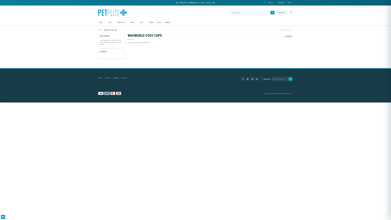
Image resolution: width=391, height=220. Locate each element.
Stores (151, 22)
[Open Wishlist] (3, 217)
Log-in (270, 2)
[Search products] (272, 12)
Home (100, 30)
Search (100, 78)
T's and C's (124, 78)
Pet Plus (276, 93)
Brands (167, 22)
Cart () (281, 12)
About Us (108, 78)
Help (289, 2)
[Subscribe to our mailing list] (290, 79)
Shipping (115, 78)
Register (281, 2)
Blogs (159, 22)
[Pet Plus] (112, 12)
